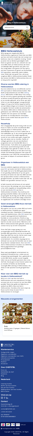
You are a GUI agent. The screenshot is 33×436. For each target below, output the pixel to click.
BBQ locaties (5, 391)
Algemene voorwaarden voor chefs (12, 356)
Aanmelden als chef (7, 372)
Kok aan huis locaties (7, 387)
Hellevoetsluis (9, 27)
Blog (2, 376)
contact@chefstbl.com (8, 409)
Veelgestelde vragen (7, 352)
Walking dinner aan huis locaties (11, 389)
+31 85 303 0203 (6, 412)
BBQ (2, 72)
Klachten (4, 362)
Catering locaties (6, 383)
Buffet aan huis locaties (8, 385)
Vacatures (4, 374)
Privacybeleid (5, 360)
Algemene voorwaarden (8, 354)
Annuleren (4, 363)
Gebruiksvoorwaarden (8, 358)
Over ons (4, 370)
